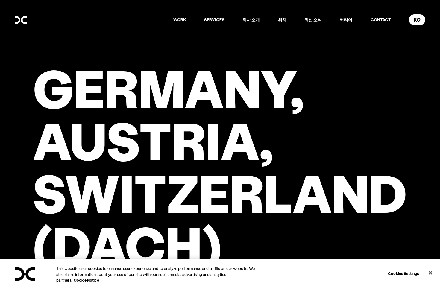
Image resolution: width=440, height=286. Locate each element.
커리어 (346, 19)
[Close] (430, 272)
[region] (220, 272)
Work (179, 19)
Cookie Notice (86, 279)
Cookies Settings (403, 273)
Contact (381, 19)
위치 (282, 19)
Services (214, 19)
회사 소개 (251, 19)
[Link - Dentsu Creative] (21, 20)
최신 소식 (313, 19)
